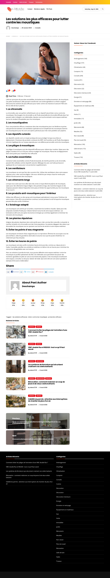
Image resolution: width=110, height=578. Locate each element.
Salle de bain (23, 2)
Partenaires (39, 2)
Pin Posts (49, 9)
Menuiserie (40, 361)
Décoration (77, 84)
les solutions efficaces (20, 317)
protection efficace (54, 317)
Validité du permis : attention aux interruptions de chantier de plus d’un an (47, 400)
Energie (39, 326)
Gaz (75, 110)
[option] (20, 574)
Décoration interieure (81, 93)
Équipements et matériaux (82, 106)
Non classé (77, 136)
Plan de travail (78, 140)
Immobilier (77, 119)
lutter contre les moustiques (37, 317)
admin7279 (33, 336)
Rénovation (40, 378)
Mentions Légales (39, 9)
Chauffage (77, 63)
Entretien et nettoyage (81, 101)
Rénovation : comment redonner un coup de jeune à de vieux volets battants (46, 383)
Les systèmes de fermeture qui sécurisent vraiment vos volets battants (45, 365)
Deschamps (15, 28)
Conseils (8, 2)
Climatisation (78, 67)
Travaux (31, 2)
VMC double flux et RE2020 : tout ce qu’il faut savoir (46, 348)
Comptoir (77, 71)
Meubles (76, 131)
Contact (30, 9)
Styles (76, 153)
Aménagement (79, 59)
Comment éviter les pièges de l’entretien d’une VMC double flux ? (47, 331)
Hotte (76, 114)
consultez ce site (20, 259)
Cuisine (15, 2)
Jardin (76, 123)
